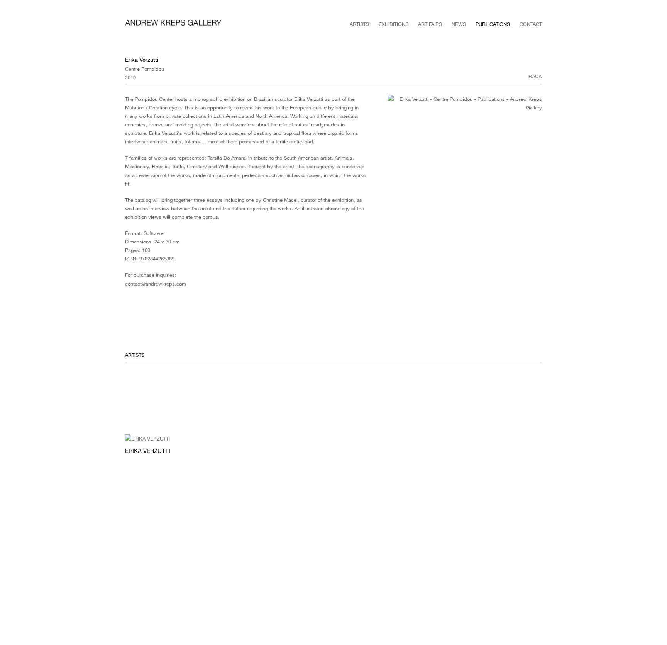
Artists (359, 24)
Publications (493, 24)
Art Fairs (430, 24)
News (459, 24)
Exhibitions (393, 24)
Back (535, 76)
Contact (531, 24)
